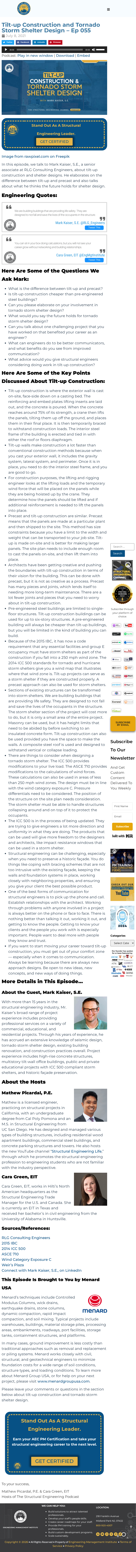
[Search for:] (122, 546)
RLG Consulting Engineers (26, 1238)
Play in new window (35, 55)
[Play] (6, 49)
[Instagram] (107, 1534)
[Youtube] (102, 1534)
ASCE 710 (10, 1254)
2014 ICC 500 (14, 1248)
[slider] (100, 49)
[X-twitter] (111, 1534)
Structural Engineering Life (77, 1151)
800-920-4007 (104, 1525)
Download (65, 55)
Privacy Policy (74, 1546)
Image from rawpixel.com (25, 156)
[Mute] (93, 49)
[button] (108, 9)
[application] (54, 49)
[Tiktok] (120, 1534)
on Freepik (59, 156)
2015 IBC (9, 1243)
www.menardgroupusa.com (63, 1381)
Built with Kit (122, 836)
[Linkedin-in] (98, 1534)
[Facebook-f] (116, 1534)
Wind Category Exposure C (26, 1259)
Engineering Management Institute (93, 1542)
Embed (83, 55)
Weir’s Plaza (13, 1265)
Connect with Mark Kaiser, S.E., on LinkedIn (42, 1270)
